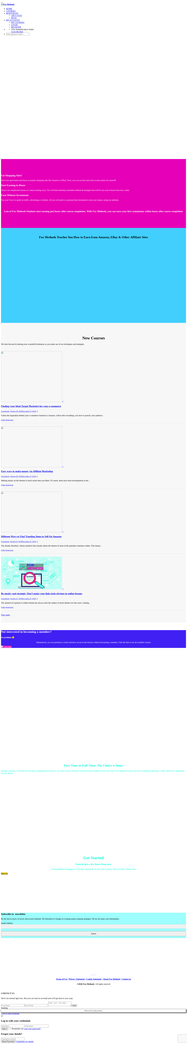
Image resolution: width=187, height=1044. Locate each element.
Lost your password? (32, 1029)
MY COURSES (17, 22)
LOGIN (14, 25)
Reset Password (8, 1042)
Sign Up (4, 873)
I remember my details (24, 1041)
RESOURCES (12, 13)
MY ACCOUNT (13, 20)
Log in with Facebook (10, 1013)
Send (74, 1006)
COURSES (11, 11)
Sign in (4, 1029)
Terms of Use (61, 979)
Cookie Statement (93, 979)
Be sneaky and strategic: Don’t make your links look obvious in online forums (41, 593)
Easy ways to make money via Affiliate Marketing (27, 471)
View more (5, 615)
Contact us (126, 979)
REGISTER (16, 27)
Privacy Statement (77, 979)
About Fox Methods (111, 979)
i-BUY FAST (16, 15)
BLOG (14, 18)
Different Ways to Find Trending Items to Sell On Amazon (31, 536)
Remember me (17, 1029)
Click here (7, 647)
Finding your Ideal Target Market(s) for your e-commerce (31, 406)
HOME (9, 9)
